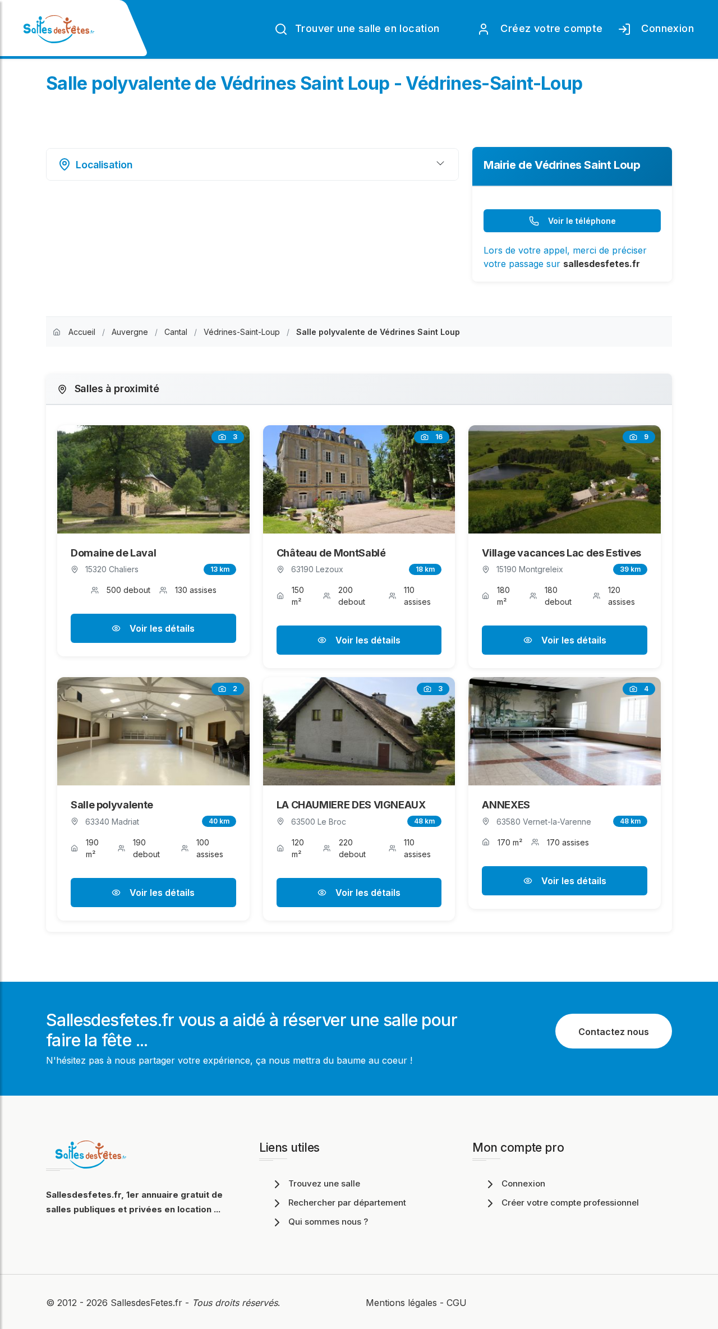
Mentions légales (401, 1302)
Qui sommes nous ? (328, 1221)
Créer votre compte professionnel (570, 1202)
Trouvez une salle (324, 1183)
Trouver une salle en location (366, 28)
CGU (457, 1302)
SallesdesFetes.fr (148, 1302)
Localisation (104, 165)
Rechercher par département (347, 1202)
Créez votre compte (549, 28)
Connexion (665, 28)
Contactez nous (613, 1031)
